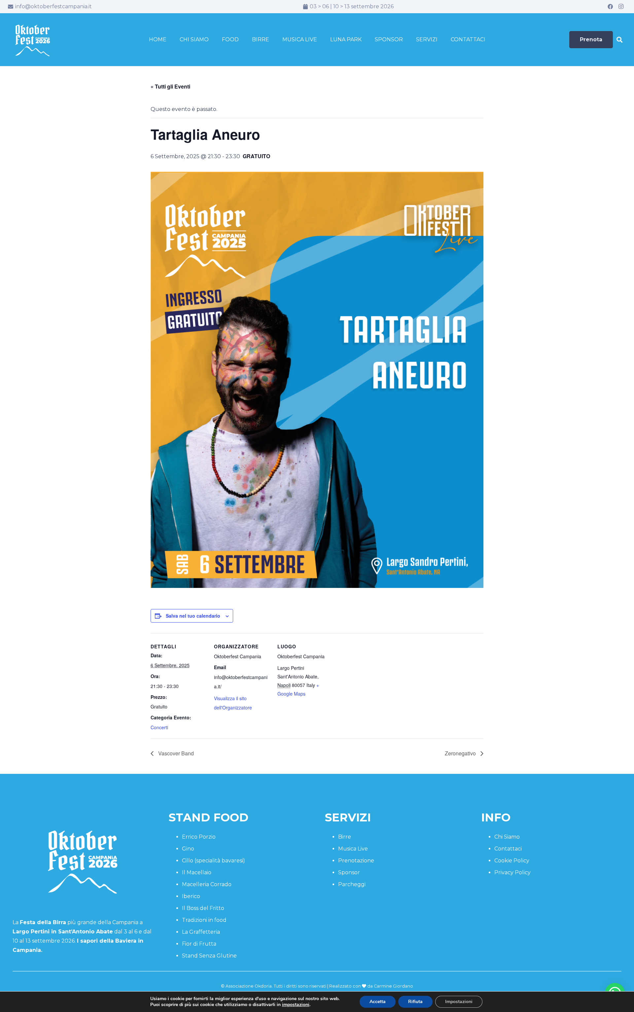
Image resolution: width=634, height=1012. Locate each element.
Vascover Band (175, 753)
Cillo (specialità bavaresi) (213, 860)
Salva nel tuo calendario (193, 615)
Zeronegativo (461, 753)
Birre (344, 837)
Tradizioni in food (204, 920)
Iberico (191, 896)
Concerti (159, 727)
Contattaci (508, 849)
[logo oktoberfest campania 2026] (32, 39)
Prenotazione (356, 860)
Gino (188, 849)
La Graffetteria (201, 932)
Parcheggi (352, 884)
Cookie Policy (511, 860)
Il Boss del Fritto (203, 908)
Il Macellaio (196, 872)
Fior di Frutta (199, 944)
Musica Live (353, 849)
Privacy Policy (512, 872)
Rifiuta (415, 1001)
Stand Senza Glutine (209, 956)
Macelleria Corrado (206, 884)
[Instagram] (621, 6)
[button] (619, 39)
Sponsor (349, 872)
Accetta (378, 1001)
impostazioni (295, 1005)
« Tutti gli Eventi (170, 86)
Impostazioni (459, 1001)
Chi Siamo (507, 837)
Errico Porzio (199, 837)
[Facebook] (610, 6)
